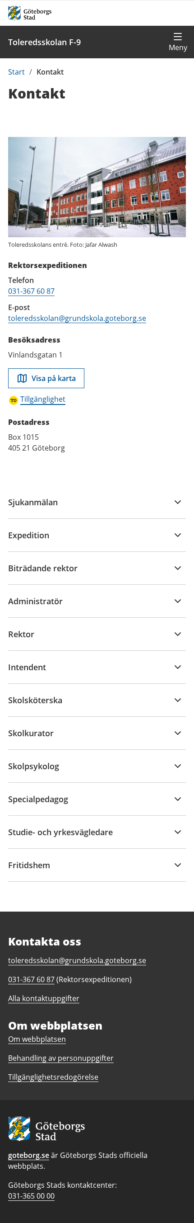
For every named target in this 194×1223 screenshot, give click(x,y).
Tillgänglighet (42, 399)
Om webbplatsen (37, 1039)
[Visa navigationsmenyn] (178, 42)
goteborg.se (28, 1155)
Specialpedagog (38, 804)
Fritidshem (29, 870)
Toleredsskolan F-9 (44, 42)
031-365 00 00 (31, 1196)
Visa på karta (54, 378)
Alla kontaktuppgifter (43, 998)
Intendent (27, 672)
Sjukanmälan (33, 507)
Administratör (35, 606)
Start (16, 72)
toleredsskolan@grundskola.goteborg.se (77, 318)
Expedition (28, 540)
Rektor (23, 639)
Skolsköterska (35, 705)
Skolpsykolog (33, 771)
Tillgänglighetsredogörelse (53, 1077)
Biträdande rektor (43, 573)
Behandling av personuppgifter (61, 1058)
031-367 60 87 (31, 291)
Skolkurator (31, 738)
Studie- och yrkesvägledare (60, 837)
